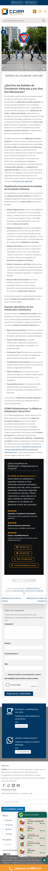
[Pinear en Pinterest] (30, 580)
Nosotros (8, 820)
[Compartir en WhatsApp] (14, 580)
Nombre (7, 643)
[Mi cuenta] (34, 11)
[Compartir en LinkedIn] (34, 580)
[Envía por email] (26, 580)
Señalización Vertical (33, 588)
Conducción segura (18, 591)
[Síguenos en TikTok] (8, 786)
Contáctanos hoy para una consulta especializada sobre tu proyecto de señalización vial (22, 449)
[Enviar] (43, 20)
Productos (9, 825)
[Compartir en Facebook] (18, 580)
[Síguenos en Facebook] (3, 786)
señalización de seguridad (22, 181)
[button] (40, 11)
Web (6, 664)
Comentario (9, 624)
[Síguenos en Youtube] (18, 786)
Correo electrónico (11, 654)
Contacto (8, 834)
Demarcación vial (30, 591)
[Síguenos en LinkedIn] (13, 786)
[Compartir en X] (22, 580)
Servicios (8, 829)
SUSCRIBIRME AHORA (13, 809)
